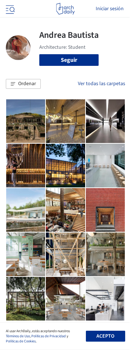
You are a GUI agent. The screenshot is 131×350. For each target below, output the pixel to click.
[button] (23, 84)
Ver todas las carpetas (101, 83)
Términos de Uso (18, 336)
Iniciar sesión (110, 8)
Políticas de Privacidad (48, 336)
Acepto (105, 336)
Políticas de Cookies (21, 341)
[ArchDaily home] (65, 9)
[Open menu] (9, 9)
